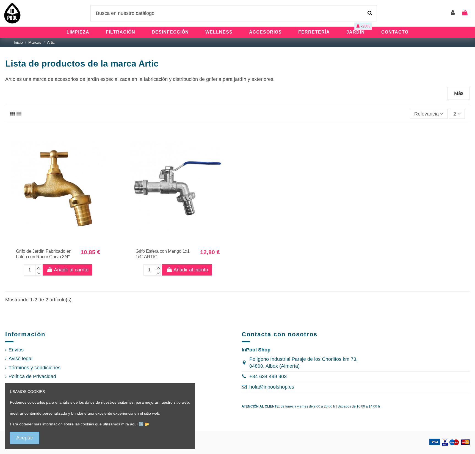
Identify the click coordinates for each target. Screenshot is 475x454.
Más (458, 93)
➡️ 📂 (144, 424)
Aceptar (24, 438)
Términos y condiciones (34, 367)
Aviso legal (20, 358)
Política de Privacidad (32, 376)
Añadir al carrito (71, 270)
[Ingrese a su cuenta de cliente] (453, 13)
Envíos (16, 350)
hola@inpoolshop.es (271, 387)
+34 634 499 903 (268, 376)
